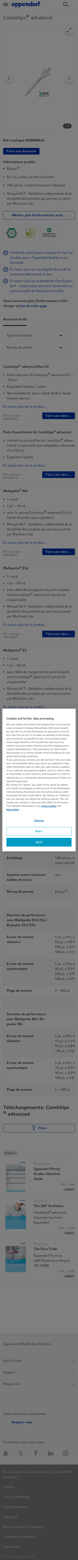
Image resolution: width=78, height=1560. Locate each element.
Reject (39, 831)
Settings (39, 820)
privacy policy (48, 806)
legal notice (12, 809)
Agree (39, 842)
